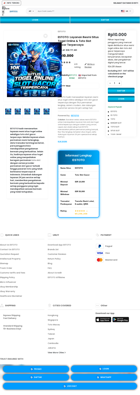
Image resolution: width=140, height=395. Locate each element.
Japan (51, 338)
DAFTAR (105, 19)
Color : (65, 85)
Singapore (53, 320)
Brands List (53, 249)
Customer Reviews (57, 254)
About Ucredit (55, 272)
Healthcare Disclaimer (11, 296)
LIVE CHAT (72, 386)
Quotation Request (9, 254)
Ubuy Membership (9, 286)
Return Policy (54, 258)
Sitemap (4, 263)
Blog (50, 263)
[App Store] (104, 320)
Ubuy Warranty (7, 291)
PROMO (38, 369)
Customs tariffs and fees (12, 272)
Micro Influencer (8, 282)
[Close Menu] (3, 12)
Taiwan (51, 334)
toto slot (35, 160)
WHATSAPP (105, 377)
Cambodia (53, 343)
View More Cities (56, 352)
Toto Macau (54, 324)
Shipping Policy (7, 277)
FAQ (50, 268)
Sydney (51, 329)
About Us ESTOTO (9, 244)
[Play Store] (121, 320)
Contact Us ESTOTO (10, 249)
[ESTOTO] (13, 11)
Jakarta (52, 348)
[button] (45, 36)
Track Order (6, 268)
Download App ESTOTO (59, 244)
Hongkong (53, 315)
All (30, 11)
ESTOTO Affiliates (56, 277)
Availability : (63, 76)
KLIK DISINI (62, 141)
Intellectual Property (10, 258)
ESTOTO (62, 31)
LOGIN (35, 19)
